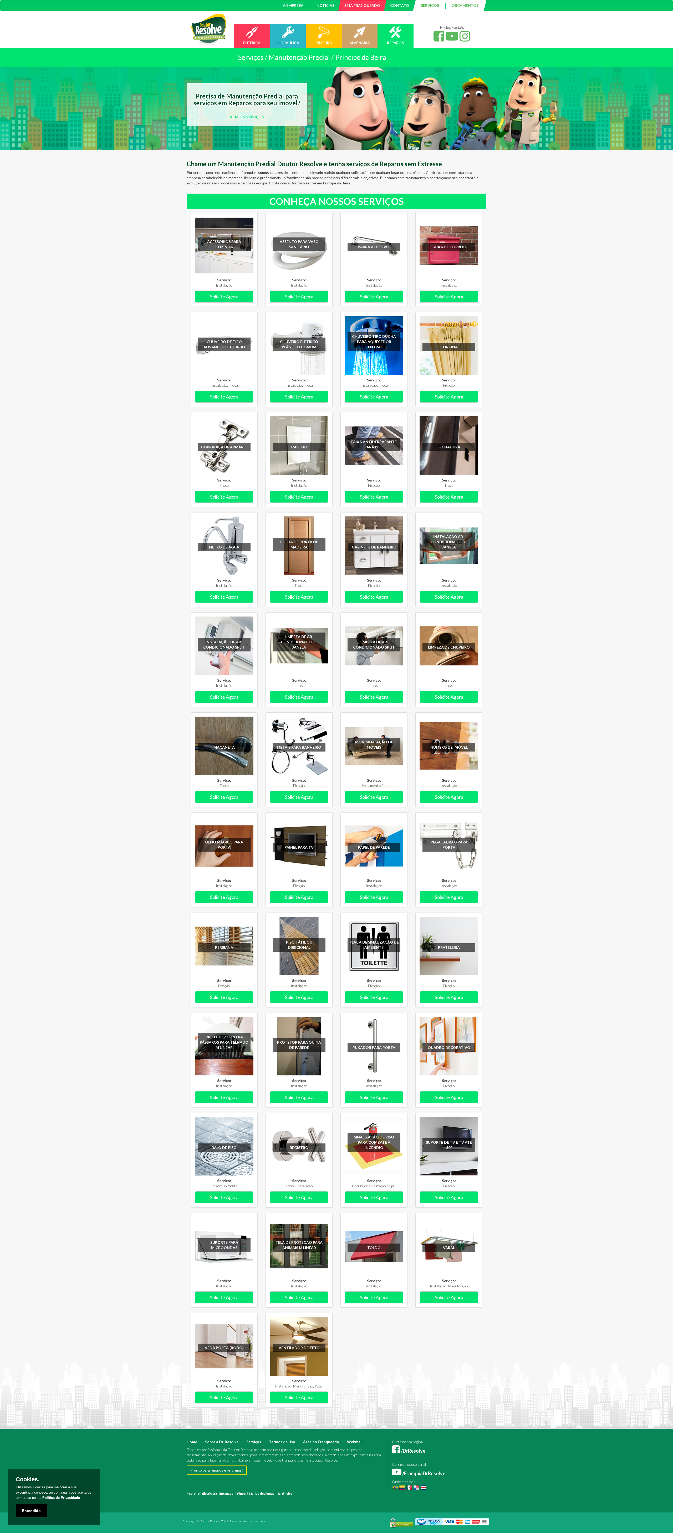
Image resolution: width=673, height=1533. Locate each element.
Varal (449, 1247)
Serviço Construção (461, 1499)
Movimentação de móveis (374, 744)
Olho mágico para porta (224, 845)
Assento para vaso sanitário (299, 244)
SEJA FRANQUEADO (362, 5)
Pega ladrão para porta (449, 845)
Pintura (300, 1493)
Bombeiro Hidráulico (410, 1493)
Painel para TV (299, 847)
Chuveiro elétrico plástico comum (299, 344)
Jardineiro (285, 1493)
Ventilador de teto (299, 1347)
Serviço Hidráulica (408, 1499)
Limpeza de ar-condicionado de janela (299, 641)
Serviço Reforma (382, 1499)
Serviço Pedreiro (433, 1499)
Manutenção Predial (440, 1493)
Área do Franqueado (321, 1441)
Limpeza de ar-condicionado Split (374, 644)
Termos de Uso (282, 1441)
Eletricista (209, 1493)
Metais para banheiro (299, 747)
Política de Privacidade (61, 1498)
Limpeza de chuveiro (449, 647)
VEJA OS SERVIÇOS (247, 117)
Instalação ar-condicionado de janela (449, 541)
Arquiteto (344, 1493)
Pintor (242, 1493)
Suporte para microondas (224, 1245)
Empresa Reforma (307, 1499)
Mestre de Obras (382, 1493)
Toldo (374, 1247)
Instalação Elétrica (231, 1499)
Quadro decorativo (449, 1047)
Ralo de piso (224, 1147)
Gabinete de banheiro (374, 547)
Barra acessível (374, 247)
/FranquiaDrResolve (423, 1473)
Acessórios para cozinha (224, 244)
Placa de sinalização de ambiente (374, 945)
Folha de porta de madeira (299, 544)
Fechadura (448, 447)
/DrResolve (412, 1451)
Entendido (31, 1511)
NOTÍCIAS (325, 5)
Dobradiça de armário (224, 447)
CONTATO (399, 5)
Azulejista (211, 1499)
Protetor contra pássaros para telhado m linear (224, 1042)
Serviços (253, 1441)
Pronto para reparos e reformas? (216, 1470)
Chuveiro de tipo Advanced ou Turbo (224, 344)
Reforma (312, 1493)
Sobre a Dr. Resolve (221, 1441)
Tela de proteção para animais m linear (299, 1245)
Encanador (227, 1493)
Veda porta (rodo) (224, 1347)
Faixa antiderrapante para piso (374, 444)
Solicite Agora (224, 296)
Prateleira (449, 947)
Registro (299, 1147)
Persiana (224, 947)
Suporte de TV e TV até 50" (449, 1145)
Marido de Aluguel (262, 1493)
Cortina (449, 347)
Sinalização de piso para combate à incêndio (374, 1142)
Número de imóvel (449, 747)
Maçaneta (224, 747)
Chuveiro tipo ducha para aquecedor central (374, 341)
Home (192, 1441)
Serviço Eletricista (333, 1499)
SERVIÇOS (430, 5)
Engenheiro (360, 1493)
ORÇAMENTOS (465, 5)
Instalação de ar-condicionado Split (224, 644)
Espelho (299, 447)
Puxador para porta (374, 1047)
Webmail (355, 1441)
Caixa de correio (448, 247)
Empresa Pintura (281, 1499)
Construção (328, 1493)
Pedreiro (193, 1493)
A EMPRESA (293, 5)
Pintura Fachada (257, 1499)
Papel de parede (374, 847)
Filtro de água (224, 547)
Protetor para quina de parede (299, 1045)
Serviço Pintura (358, 1499)
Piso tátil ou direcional (299, 945)
